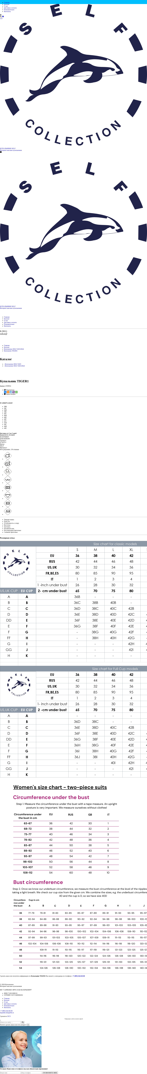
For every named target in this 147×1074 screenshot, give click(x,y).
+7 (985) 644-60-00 (78, 976)
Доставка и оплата (10, 8)
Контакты (7, 11)
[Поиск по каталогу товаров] (1, 16)
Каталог (7, 4)
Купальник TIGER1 (11, 351)
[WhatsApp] (16, 392)
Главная (6, 2)
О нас (6, 6)
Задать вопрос (11, 394)
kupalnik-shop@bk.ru (7, 1013)
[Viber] (13, 392)
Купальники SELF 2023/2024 (14, 349)
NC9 (8, 1016)
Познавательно (9, 10)
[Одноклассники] (8, 392)
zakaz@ (3, 334)
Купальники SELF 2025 (13, 364)
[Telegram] (11, 392)
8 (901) (3, 331)
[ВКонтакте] (5, 392)
